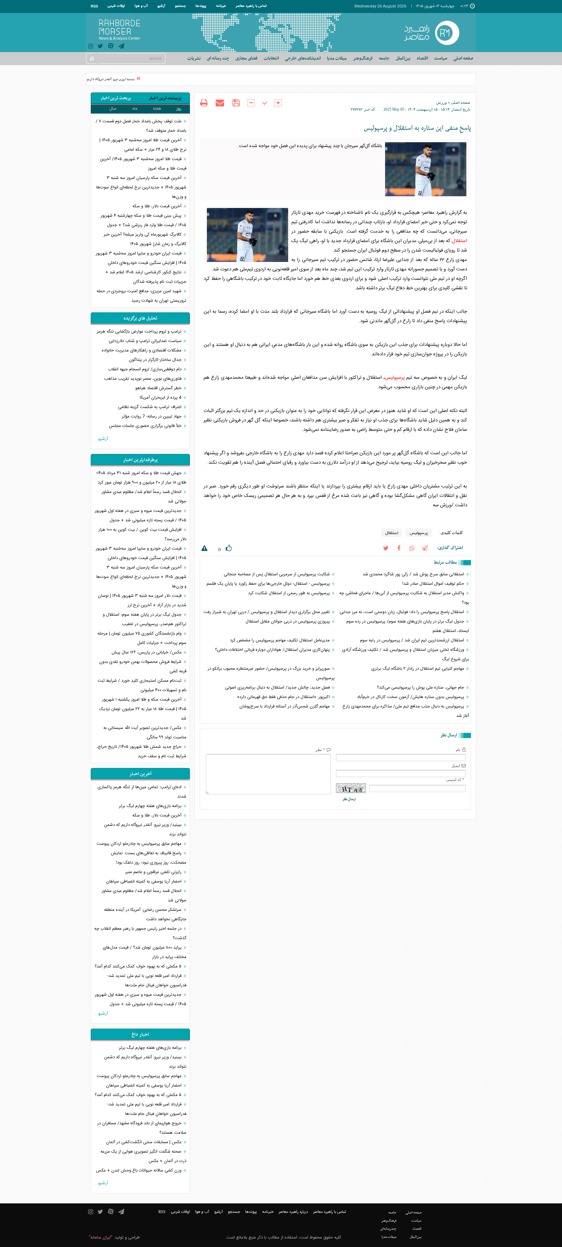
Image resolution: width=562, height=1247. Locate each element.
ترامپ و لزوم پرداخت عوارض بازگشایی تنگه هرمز (140, 331)
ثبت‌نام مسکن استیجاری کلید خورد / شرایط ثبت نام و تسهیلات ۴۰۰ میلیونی (142, 685)
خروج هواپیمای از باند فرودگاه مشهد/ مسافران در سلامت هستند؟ (141, 1128)
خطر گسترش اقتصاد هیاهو (159, 388)
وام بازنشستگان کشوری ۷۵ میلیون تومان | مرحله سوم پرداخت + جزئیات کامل (142, 638)
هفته (157, 108)
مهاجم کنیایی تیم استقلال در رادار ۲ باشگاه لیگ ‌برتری (418, 668)
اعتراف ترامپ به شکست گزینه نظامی (150, 407)
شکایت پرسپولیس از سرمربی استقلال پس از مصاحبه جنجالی (277, 574)
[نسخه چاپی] (203, 103)
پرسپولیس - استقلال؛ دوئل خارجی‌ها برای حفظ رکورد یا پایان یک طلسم (269, 583)
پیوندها (200, 6)
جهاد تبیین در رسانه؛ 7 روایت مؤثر (152, 416)
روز (178, 108)
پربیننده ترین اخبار (165, 98)
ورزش (441, 102)
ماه (135, 108)
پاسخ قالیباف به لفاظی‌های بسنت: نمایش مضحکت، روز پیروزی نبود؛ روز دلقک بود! (148, 858)
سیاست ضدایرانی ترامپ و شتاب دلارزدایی (146, 341)
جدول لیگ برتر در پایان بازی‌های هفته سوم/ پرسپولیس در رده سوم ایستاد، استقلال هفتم (407, 626)
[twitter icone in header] (100, 47)
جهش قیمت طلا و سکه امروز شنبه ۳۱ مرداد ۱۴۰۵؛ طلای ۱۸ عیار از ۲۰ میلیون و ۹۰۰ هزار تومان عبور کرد (141, 478)
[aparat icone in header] (111, 47)
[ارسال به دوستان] (219, 102)
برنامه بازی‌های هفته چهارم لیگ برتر (151, 806)
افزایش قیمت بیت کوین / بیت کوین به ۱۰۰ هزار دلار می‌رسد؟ (142, 534)
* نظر (320, 749)
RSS (94, 6)
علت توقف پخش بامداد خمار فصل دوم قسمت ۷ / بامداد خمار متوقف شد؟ (141, 126)
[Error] (203, 549)
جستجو (180, 6)
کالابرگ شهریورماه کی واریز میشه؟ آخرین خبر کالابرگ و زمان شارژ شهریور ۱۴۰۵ (145, 239)
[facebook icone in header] (398, 548)
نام (458, 749)
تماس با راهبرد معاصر (251, 6)
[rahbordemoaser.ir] (436, 32)
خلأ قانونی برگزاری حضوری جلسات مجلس (146, 426)
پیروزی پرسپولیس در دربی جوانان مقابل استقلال (288, 621)
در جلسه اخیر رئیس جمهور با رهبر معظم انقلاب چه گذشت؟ (140, 933)
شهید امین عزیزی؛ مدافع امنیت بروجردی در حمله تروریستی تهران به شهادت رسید (141, 296)
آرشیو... (101, 439)
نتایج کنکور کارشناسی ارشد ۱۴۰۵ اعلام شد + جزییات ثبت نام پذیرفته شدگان (145, 277)
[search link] (91, 58)
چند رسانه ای (218, 58)
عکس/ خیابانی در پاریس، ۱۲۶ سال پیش (147, 652)
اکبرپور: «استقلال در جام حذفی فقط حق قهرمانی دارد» (284, 697)
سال (112, 108)
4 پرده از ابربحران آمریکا (161, 397)
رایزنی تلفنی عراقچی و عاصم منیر (154, 872)
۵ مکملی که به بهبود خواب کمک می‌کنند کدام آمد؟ (139, 966)
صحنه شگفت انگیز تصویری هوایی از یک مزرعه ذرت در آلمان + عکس (143, 1156)
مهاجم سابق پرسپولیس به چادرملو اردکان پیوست (140, 843)
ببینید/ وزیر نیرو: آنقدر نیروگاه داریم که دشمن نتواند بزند (105, 79)
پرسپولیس (395, 378)
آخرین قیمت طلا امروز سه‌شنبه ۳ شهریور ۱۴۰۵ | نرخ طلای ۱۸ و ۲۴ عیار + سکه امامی (143, 145)
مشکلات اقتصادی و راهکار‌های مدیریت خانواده (142, 350)
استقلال (459, 241)
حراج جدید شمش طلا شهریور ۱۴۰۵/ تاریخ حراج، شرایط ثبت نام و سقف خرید (141, 751)
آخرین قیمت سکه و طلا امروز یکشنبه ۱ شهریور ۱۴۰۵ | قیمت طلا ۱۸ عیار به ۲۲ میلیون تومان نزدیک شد (142, 709)
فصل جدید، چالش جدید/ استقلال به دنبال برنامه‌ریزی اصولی (278, 687)
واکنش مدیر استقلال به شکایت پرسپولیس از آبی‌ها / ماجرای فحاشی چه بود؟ (404, 598)
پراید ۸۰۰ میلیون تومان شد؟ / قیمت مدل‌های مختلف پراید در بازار (144, 952)
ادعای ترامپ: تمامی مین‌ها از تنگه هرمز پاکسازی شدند (142, 792)
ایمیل (455, 765)
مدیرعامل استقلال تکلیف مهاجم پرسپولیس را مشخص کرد (280, 640)
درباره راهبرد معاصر (293, 1212)
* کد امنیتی (455, 779)
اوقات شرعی (116, 6)
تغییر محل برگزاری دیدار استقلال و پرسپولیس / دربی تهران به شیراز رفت (267, 612)
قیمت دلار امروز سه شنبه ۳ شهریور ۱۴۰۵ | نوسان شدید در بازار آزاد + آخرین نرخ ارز (142, 600)
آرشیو (161, 6)
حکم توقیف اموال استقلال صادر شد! (433, 583)
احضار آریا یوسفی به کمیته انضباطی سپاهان (144, 881)
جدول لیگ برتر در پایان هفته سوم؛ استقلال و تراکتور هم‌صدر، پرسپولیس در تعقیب (144, 619)
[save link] (236, 103)
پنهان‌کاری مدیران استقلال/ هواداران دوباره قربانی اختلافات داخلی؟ (273, 649)
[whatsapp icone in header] (411, 548)
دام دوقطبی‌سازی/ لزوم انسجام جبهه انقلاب (145, 369)
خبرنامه (221, 6)
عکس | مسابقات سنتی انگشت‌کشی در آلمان (144, 1142)
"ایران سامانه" (101, 1237)
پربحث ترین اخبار (115, 98)
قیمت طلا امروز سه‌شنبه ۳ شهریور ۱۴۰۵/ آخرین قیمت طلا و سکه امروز (143, 164)
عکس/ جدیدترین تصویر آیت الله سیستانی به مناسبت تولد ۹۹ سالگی (144, 732)
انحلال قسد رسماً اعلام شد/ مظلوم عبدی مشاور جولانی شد (143, 496)
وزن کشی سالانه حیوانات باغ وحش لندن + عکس (139, 1170)
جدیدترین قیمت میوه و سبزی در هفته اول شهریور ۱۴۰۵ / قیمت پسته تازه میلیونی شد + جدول (140, 515)
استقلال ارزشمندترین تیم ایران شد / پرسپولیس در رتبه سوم (412, 640)
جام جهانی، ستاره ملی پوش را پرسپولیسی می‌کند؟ (421, 687)
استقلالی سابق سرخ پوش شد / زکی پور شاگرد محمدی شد (414, 574)
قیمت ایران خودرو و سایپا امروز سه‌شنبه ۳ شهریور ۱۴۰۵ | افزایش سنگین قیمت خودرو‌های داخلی (141, 258)
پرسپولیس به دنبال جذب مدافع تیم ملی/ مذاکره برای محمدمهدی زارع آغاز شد (405, 711)
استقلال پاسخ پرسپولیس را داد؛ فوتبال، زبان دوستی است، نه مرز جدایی (402, 612)
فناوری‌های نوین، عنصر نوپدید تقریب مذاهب (143, 378)
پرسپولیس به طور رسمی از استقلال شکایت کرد (289, 593)
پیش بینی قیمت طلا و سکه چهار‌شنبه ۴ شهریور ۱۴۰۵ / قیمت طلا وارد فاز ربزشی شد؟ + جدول (143, 220)
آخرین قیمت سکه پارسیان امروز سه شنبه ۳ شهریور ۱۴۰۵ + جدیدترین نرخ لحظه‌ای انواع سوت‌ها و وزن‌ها (141, 187)
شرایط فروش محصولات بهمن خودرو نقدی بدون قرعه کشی (142, 666)
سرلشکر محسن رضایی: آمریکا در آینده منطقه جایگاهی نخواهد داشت (145, 914)
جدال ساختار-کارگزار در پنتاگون (156, 359)
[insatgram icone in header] (90, 47)
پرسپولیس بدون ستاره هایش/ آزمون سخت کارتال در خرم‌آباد (411, 697)
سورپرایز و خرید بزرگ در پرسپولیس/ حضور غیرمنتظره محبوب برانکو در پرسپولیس (270, 673)
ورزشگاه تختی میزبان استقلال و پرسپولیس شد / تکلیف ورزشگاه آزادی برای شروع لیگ (405, 654)
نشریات (194, 58)
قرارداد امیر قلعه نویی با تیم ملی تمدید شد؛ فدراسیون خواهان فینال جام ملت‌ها (146, 980)
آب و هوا (141, 6)
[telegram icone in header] (121, 47)
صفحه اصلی (463, 58)
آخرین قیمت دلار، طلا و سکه (157, 206)
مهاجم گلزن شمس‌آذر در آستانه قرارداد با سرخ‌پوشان (285, 706)
